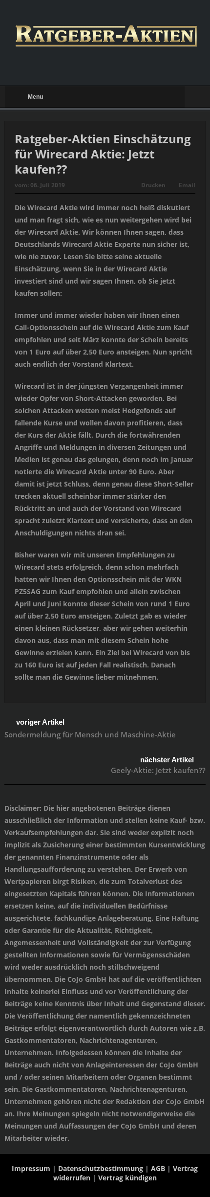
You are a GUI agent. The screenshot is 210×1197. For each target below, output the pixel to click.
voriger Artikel (40, 722)
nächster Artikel (167, 759)
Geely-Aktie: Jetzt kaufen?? (158, 770)
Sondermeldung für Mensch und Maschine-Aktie (90, 734)
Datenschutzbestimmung (100, 1168)
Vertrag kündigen (127, 1177)
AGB (158, 1168)
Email (187, 185)
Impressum (31, 1168)
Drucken (153, 185)
